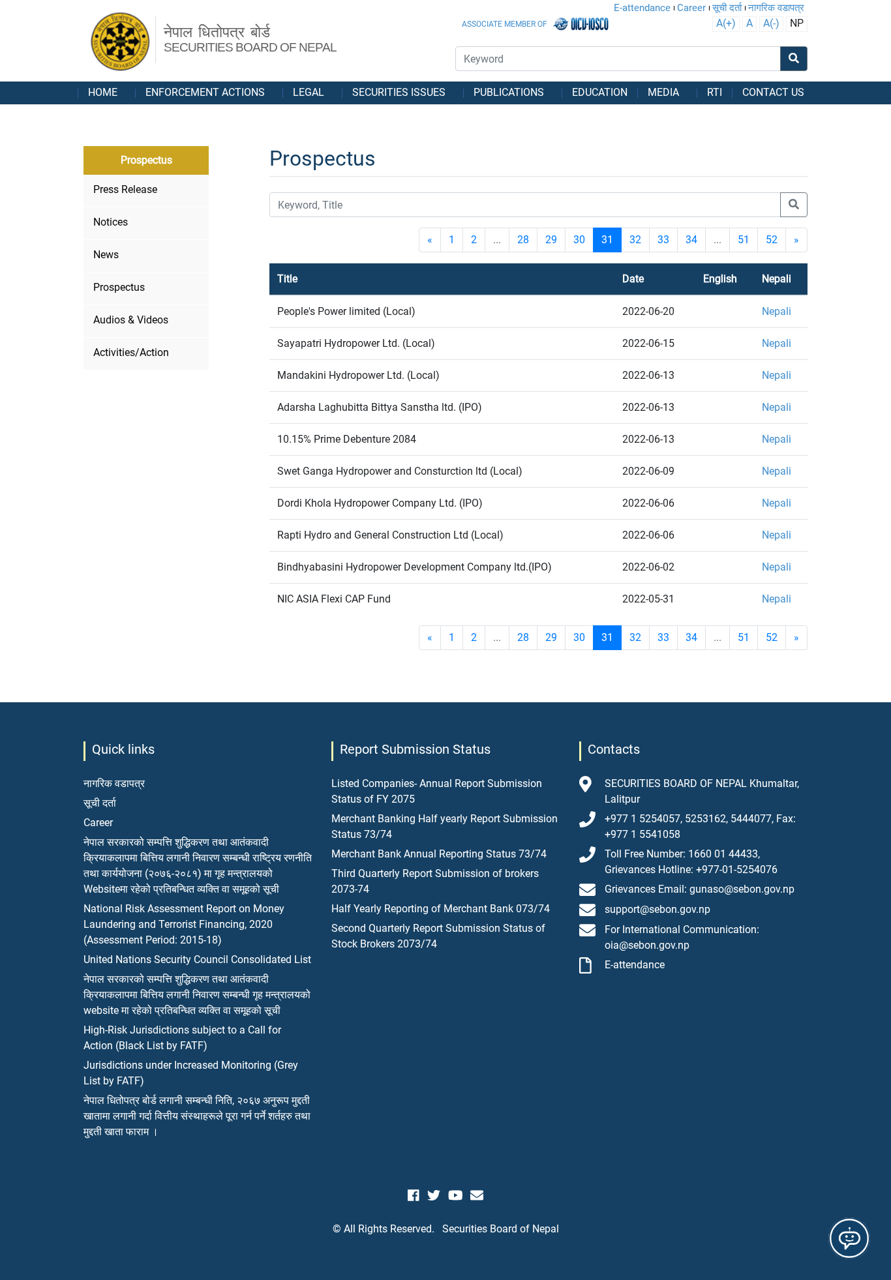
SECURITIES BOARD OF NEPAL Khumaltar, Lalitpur (702, 791)
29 (551, 239)
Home (102, 92)
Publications (509, 92)
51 (743, 239)
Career (691, 8)
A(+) (726, 23)
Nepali (776, 311)
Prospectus (119, 287)
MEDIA (663, 92)
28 (523, 239)
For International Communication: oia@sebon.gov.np (682, 937)
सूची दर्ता (727, 8)
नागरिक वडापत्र (776, 8)
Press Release (125, 189)
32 (635, 239)
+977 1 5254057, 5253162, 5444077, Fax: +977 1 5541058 (700, 826)
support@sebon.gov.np (657, 909)
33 (663, 239)
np (797, 23)
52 (772, 239)
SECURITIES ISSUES (399, 92)
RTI (714, 92)
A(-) (771, 23)
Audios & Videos (130, 320)
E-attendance (642, 8)
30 (579, 239)
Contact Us (773, 92)
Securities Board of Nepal (500, 1229)
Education (599, 92)
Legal (308, 92)
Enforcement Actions (205, 92)
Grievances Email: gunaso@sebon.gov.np (699, 889)
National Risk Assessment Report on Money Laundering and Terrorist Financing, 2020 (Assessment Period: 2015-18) (183, 924)
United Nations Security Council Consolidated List (197, 959)
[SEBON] (121, 42)
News (106, 254)
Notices (110, 222)
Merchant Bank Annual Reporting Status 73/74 (439, 854)
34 (691, 239)
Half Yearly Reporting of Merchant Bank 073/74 (440, 908)
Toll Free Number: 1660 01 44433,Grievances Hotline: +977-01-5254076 (691, 862)
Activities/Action (131, 352)
